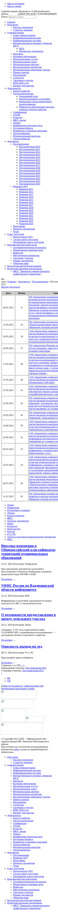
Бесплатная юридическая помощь (24, 266)
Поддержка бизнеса (23, 128)
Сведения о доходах (23, 80)
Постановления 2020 (29, 173)
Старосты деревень (23, 30)
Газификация (19, 112)
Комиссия (18, 252)
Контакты (18, 54)
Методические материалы (26, 255)
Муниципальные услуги (25, 59)
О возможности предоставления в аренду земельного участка (28, 617)
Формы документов (23, 260)
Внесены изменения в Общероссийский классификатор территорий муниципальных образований (28, 552)
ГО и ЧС (11, 534)
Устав (16, 231)
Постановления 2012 (29, 152)
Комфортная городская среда (27, 125)
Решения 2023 (26, 221)
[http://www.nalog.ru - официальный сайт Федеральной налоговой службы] (29, 688)
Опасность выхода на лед (21, 646)
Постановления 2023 (29, 181)
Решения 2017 (26, 205)
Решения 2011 (26, 189)
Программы (19, 226)
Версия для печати (10, 287)
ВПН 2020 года (21, 83)
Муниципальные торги (25, 62)
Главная (11, 22)
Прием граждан (21, 72)
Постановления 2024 (29, 184)
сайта (16, 749)
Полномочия (19, 75)
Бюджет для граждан (23, 85)
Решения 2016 (26, 202)
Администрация (15, 32)
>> (23, 665)
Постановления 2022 (29, 178)
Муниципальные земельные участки (31, 70)
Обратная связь (21, 263)
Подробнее (6, 579)
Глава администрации (24, 35)
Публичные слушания (18, 510)
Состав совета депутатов (25, 239)
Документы (13, 141)
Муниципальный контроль (26, 136)
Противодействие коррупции (22, 245)
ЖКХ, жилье (19, 120)
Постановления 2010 (29, 146)
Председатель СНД (23, 237)
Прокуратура (13, 529)
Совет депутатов (15, 234)
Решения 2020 (26, 213)
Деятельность (14, 88)
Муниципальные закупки (26, 64)
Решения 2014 (26, 197)
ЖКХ (10, 518)
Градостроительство (23, 93)
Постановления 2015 (29, 160)
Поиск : (5, 16)
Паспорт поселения (23, 27)
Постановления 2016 (29, 162)
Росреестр (12, 526)
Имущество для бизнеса (31, 51)
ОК (9, 681)
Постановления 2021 (29, 176)
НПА (21, 48)
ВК (8, 678)
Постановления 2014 (29, 157)
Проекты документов (24, 229)
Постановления (21, 144)
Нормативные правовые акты (28, 250)
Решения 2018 (26, 207)
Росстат (11, 531)
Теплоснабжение (21, 133)
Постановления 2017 (29, 165)
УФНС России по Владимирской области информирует (27, 587)
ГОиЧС (17, 115)
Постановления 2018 (29, 168)
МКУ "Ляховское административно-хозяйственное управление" (31, 272)
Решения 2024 (26, 223)
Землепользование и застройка (34, 99)
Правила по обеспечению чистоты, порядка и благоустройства (37, 108)
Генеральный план (28, 96)
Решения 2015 (26, 199)
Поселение (12, 24)
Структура (18, 77)
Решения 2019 (26, 210)
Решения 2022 (26, 218)
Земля (10, 523)
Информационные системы (27, 40)
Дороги (17, 123)
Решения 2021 (26, 215)
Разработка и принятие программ (30, 131)
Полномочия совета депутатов (28, 242)
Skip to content (14, 6)
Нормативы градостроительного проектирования (35, 102)
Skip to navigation (15, 3)
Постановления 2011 (29, 149)
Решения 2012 (26, 192)
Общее (10, 505)
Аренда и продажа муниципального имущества (31, 537)
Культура (17, 117)
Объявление (13, 507)
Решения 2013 (26, 194)
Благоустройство (21, 91)
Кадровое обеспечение (24, 56)
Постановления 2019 (29, 170)
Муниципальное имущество (27, 67)
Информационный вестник (27, 38)
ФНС (9, 539)
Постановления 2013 (29, 154)
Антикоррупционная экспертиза (29, 247)
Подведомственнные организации (24, 268)
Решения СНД (20, 186)
